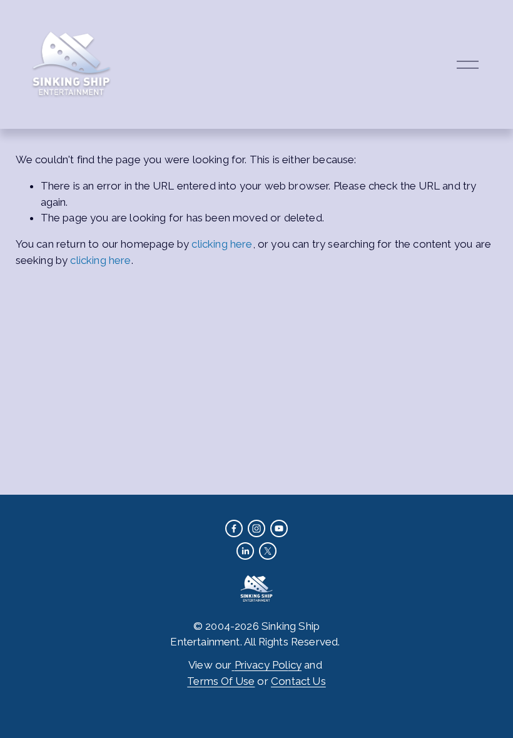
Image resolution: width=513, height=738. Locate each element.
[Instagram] (256, 528)
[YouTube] (279, 528)
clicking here (221, 244)
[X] (268, 551)
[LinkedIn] (245, 551)
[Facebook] (234, 528)
